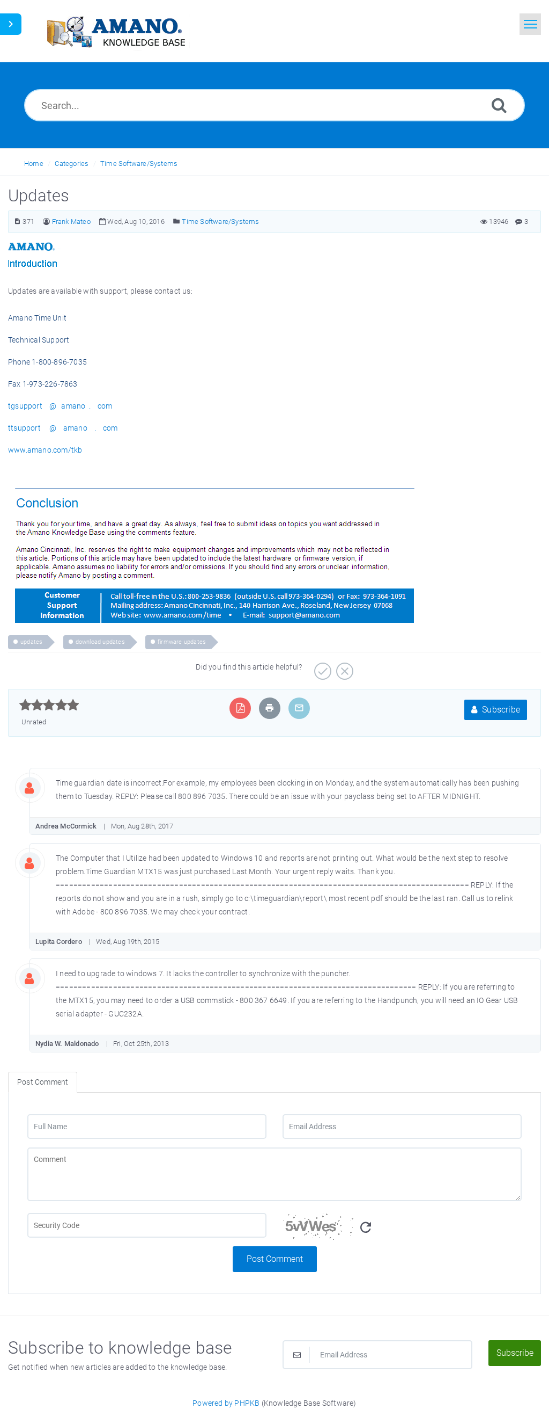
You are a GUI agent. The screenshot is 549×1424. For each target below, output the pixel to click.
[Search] (499, 105)
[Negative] (343, 667)
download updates (100, 641)
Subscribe (500, 709)
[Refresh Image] (366, 1227)
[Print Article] (269, 708)
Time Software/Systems (138, 163)
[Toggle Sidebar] (10, 24)
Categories (71, 163)
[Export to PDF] (240, 708)
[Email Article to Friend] (299, 708)
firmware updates (182, 641)
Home (33, 163)
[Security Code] (402, 1229)
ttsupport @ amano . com (62, 428)
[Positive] (321, 667)
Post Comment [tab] (42, 1082)
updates (31, 641)
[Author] (46, 221)
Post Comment (275, 1259)
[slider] (49, 705)
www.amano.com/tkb (45, 450)
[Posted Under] (176, 221)
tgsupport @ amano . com (60, 406)
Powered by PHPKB (225, 1403)
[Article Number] (17, 221)
